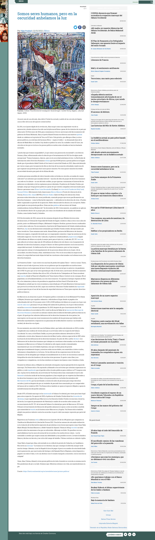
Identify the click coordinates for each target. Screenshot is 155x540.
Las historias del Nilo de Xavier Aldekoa (108, 125)
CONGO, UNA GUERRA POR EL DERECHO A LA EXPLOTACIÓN (109, 373)
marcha (23, 276)
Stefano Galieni (95, 143)
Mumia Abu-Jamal (29, 195)
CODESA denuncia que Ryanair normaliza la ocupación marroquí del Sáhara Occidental (106, 15)
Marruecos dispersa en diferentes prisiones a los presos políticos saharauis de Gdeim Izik (105, 281)
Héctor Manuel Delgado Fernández (100, 71)
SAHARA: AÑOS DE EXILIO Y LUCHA (108, 8)
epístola (79, 135)
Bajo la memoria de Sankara (102, 500)
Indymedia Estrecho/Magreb (108, 523)
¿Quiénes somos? (114, 535)
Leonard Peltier (22, 192)
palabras (56, 205)
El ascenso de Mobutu (100, 112)
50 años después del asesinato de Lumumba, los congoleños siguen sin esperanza (107, 352)
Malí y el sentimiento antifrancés (105, 68)
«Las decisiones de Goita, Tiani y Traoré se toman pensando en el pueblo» (108, 340)
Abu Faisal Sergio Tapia (97, 436)
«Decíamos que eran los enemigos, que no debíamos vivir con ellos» (107, 458)
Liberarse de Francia (99, 60)
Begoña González (95, 129)
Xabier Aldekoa (95, 157)
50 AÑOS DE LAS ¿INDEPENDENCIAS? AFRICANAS (108, 330)
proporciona (72, 237)
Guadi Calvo (94, 81)
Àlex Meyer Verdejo (96, 482)
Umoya (108, 515)
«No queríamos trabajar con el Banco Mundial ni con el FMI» (106, 478)
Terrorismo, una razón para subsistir (106, 78)
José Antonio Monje (96, 301)
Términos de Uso (62, 533)
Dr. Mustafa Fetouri (96, 223)
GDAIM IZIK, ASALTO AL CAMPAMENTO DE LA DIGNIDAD (109, 239)
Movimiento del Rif (24, 381)
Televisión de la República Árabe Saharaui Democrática (108, 527)
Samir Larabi (94, 314)
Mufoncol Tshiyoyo (96, 400)
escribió (74, 428)
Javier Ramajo (95, 104)
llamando (20, 375)
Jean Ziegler (94, 115)
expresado (80, 287)
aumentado (28, 307)
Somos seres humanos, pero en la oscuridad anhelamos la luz (105, 167)
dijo (26, 229)
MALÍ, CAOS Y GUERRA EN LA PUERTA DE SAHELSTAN (108, 53)
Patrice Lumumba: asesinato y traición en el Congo (107, 364)
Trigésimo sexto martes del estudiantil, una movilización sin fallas (107, 322)
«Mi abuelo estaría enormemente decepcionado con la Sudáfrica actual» (107, 153)
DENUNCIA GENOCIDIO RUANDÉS (108, 425)
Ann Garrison (94, 357)
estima (47, 161)
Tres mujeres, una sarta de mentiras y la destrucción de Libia (107, 219)
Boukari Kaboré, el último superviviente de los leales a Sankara (107, 488)
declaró (76, 339)
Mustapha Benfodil (96, 326)
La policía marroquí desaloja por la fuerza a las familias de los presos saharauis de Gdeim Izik (108, 251)
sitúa (37, 420)
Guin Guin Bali (108, 511)
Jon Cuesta (94, 462)
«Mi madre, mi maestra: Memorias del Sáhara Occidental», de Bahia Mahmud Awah (107, 30)
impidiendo (32, 370)
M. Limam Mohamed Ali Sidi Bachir (101, 48)
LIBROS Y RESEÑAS (108, 86)
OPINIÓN (108, 415)
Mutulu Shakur (48, 195)
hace (79, 239)
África (46, 30)
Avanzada (135, 2)
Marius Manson (56, 192)
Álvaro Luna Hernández (43, 189)
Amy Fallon (94, 446)
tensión (33, 409)
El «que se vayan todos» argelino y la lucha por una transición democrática (107, 194)
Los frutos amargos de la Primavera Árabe (106, 178)
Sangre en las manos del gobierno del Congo (107, 406)
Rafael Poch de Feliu (96, 503)
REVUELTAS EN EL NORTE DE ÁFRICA (108, 162)
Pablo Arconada (95, 368)
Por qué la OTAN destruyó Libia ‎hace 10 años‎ (107, 208)
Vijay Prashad (26, 31)
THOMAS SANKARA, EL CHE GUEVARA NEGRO (108, 466)
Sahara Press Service (108, 519)
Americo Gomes (95, 411)
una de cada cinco (23, 305)
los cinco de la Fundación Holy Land (71, 189)
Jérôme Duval (95, 198)
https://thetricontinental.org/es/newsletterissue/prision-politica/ (46, 471)
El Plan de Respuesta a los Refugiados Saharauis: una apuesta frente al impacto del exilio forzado (108, 43)
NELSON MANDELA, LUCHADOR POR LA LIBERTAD (108, 133)
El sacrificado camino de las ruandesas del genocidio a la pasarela (107, 442)
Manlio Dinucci (95, 213)
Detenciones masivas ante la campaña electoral (107, 309)
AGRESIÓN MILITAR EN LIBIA (108, 203)
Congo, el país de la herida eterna (105, 384)
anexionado (47, 394)
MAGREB (108, 291)
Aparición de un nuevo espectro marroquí (104, 296)
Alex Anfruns (94, 345)
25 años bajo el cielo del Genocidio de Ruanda (106, 431)
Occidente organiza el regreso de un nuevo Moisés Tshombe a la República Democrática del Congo (107, 395)
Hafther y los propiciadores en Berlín (106, 231)
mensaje (30, 446)
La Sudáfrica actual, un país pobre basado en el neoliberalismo (108, 139)
